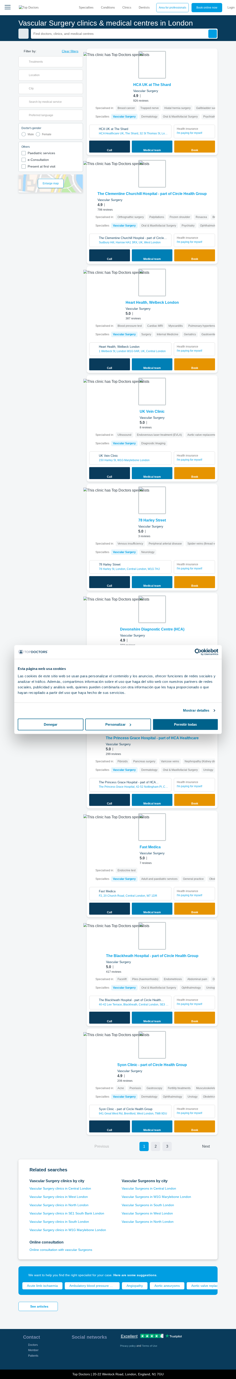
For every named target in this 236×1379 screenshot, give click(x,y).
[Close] (209, 1275)
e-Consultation (38, 160)
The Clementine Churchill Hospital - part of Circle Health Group (152, 194)
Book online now (206, 7)
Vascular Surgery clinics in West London (59, 1197)
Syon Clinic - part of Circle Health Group (152, 1065)
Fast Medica (150, 847)
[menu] (7, 7)
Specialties (86, 7)
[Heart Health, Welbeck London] (152, 282)
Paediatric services (41, 153)
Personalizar (115, 724)
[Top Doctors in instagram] (83, 1349)
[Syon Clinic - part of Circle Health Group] (152, 1045)
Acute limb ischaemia (42, 1286)
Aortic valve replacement (209, 1286)
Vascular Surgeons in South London (148, 1205)
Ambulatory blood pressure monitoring (94, 1286)
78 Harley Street (152, 520)
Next (206, 1146)
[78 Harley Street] (152, 500)
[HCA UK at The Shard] (152, 65)
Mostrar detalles (196, 710)
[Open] (79, 61)
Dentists (144, 7)
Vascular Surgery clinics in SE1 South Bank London (67, 1213)
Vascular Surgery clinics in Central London (60, 1188)
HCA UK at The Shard (152, 85)
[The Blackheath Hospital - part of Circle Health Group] (152, 936)
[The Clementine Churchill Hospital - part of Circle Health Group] (152, 174)
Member (33, 1350)
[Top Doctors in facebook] (75, 1349)
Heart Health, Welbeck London (152, 302)
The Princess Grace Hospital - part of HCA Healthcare (152, 738)
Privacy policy (128, 1345)
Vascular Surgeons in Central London (149, 1188)
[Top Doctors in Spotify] (83, 1359)
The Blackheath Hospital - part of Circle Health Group (152, 956)
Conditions (108, 7)
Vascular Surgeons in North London (148, 1221)
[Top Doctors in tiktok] (75, 1359)
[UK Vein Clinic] (152, 391)
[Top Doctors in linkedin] (91, 1349)
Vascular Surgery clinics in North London (59, 1205)
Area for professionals (172, 7)
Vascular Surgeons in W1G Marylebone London (156, 1197)
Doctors (33, 1345)
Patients (33, 1355)
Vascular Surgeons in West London (147, 1213)
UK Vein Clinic (152, 411)
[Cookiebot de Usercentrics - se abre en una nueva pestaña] (198, 651)
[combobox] (53, 61)
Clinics (126, 7)
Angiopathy (135, 1286)
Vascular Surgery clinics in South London (59, 1221)
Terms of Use (149, 1345)
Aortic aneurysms (167, 1286)
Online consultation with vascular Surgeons (61, 1250)
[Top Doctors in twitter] (100, 1349)
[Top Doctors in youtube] (108, 1349)
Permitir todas (185, 724)
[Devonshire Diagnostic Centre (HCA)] (152, 609)
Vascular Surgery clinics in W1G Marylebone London (68, 1230)
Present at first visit (41, 166)
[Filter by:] (23, 34)
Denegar (50, 724)
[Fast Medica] (152, 827)
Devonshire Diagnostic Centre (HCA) (152, 629)
